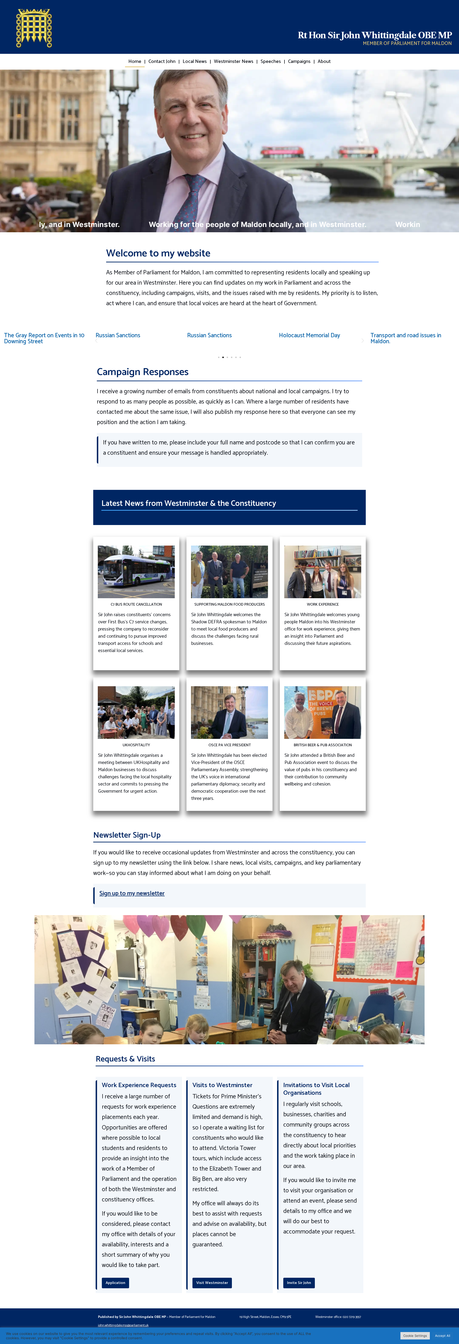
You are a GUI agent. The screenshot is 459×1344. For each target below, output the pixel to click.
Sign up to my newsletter (132, 894)
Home (134, 62)
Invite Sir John (299, 1283)
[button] (96, 341)
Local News (195, 62)
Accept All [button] (442, 1336)
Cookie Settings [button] (415, 1336)
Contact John (161, 62)
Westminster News (233, 62)
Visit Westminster (212, 1283)
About (324, 62)
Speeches (271, 62)
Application (115, 1283)
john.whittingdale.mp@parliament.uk (123, 1325)
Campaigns (299, 62)
